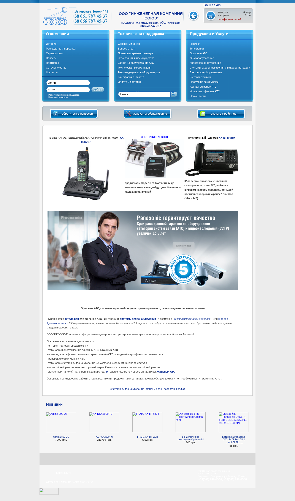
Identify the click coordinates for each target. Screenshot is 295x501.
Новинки (195, 43)
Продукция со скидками (204, 81)
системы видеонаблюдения (138, 318)
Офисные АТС (198, 53)
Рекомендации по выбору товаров (139, 72)
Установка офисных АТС (205, 91)
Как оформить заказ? (229, 19)
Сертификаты (54, 53)
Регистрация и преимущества (136, 58)
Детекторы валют (57, 323)
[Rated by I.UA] (49, 493)
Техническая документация (134, 67)
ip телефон (72, 318)
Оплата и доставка (129, 81)
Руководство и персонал (61, 48)
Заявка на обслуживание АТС (136, 62)
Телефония (197, 48)
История (51, 43)
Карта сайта (63, 472)
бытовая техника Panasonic (192, 318)
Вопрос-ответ (126, 48)
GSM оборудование (202, 58)
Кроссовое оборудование (205, 62)
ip (107, 371)
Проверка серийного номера (135, 53)
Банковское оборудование (206, 72)
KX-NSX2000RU (104, 436)
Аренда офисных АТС (203, 86)
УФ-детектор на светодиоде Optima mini (190, 438)
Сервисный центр (129, 43)
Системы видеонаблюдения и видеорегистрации (220, 67)
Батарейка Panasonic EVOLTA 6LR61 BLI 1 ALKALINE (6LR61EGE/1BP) (233, 439)
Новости (51, 58)
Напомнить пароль (58, 97)
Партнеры (52, 62)
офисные (151, 389)
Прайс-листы (198, 96)
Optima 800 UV (61, 436)
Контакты (52, 72)
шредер (223, 318)
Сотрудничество (56, 67)
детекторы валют (174, 389)
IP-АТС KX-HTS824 (147, 436)
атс (159, 389)
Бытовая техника (200, 77)
